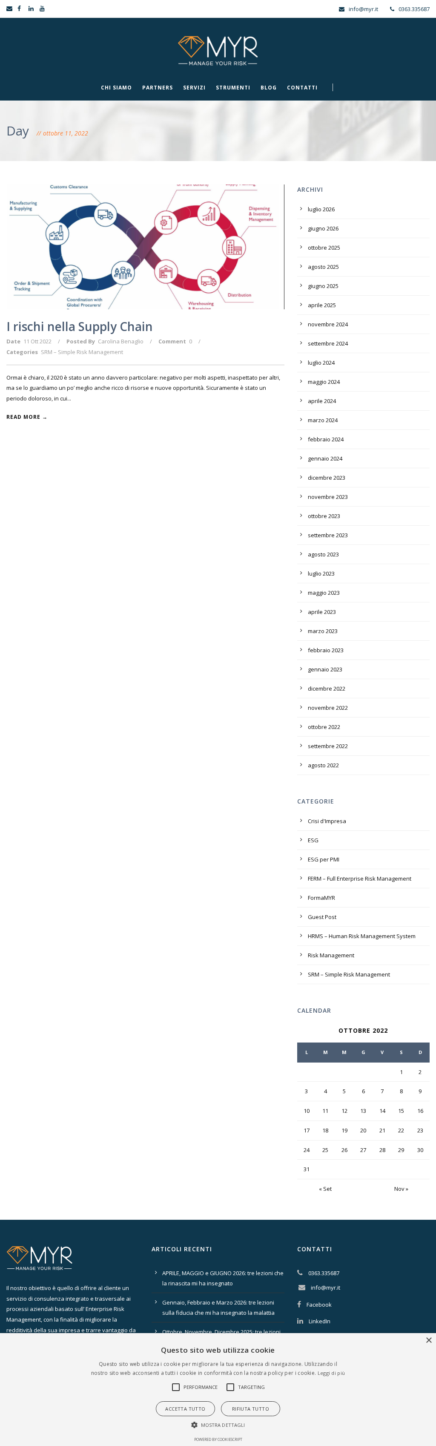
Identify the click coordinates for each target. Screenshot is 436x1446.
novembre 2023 (328, 497)
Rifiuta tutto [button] (250, 1409)
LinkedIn (319, 1321)
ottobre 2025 (324, 247)
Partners (157, 87)
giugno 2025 (323, 286)
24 (307, 1150)
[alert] (218, 1389)
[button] (175, 1387)
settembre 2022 (328, 746)
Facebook (319, 1304)
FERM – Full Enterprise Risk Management (359, 878)
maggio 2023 (324, 592)
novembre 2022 (328, 707)
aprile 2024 (322, 401)
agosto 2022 (323, 765)
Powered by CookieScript (218, 1439)
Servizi (194, 87)
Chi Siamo (116, 87)
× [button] (428, 1340)
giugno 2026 (323, 228)
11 (325, 1111)
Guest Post (322, 917)
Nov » (401, 1189)
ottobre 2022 (324, 727)
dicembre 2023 (326, 477)
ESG (313, 840)
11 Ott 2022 (37, 341)
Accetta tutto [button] (185, 1409)
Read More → (27, 417)
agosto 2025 (323, 267)
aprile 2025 (322, 305)
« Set (325, 1189)
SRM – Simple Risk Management (82, 352)
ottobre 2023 (324, 516)
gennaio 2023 (325, 669)
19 (344, 1130)
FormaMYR (321, 898)
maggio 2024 (324, 382)
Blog (269, 87)
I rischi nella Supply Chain (79, 326)
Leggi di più (331, 1373)
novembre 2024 (328, 324)
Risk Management (331, 955)
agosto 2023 (323, 554)
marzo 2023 (323, 631)
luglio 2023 (321, 573)
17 (307, 1130)
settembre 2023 (328, 535)
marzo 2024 (323, 420)
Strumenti (233, 87)
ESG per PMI (323, 859)
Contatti (302, 87)
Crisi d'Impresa (327, 821)
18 (325, 1130)
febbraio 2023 (326, 650)
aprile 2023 (322, 612)
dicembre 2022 (326, 688)
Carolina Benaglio (120, 341)
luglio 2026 (321, 209)
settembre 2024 (328, 343)
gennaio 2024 (325, 458)
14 (382, 1111)
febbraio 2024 (326, 439)
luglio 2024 (321, 362)
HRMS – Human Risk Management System (362, 936)
